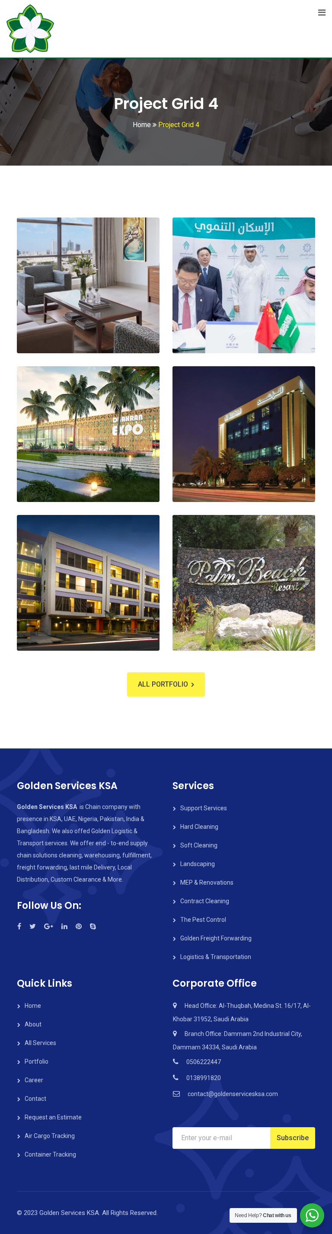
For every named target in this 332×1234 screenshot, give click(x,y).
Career (34, 1080)
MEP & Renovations (206, 882)
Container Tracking (50, 1154)
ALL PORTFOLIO (163, 684)
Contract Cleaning (204, 901)
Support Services (203, 808)
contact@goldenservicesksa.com (233, 1093)
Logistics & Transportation (215, 956)
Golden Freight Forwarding (216, 938)
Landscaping (197, 863)
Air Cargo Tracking (50, 1135)
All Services (40, 1042)
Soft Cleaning (198, 845)
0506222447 (203, 1061)
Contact (35, 1098)
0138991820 (203, 1077)
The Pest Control (203, 919)
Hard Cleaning (199, 826)
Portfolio (36, 1061)
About (33, 1024)
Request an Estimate (53, 1117)
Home (33, 1005)
